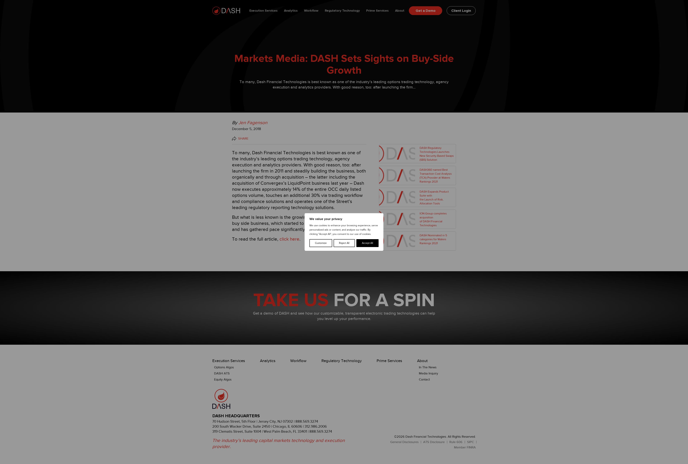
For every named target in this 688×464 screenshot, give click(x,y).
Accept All (367, 243)
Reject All (344, 243)
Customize (321, 243)
